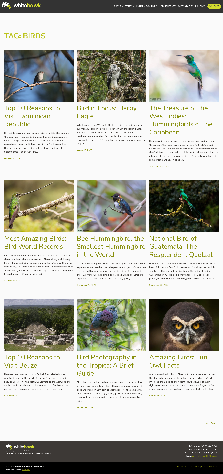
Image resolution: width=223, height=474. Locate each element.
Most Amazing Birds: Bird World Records (35, 243)
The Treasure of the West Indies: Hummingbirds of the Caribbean (181, 120)
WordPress (26, 470)
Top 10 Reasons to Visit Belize (32, 361)
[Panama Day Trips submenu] (158, 6)
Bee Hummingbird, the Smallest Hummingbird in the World (111, 247)
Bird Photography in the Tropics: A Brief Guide (107, 365)
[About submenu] (122, 6)
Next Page (212, 423)
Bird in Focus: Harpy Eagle (107, 112)
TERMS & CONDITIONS (188, 466)
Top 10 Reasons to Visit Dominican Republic (32, 116)
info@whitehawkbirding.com (204, 455)
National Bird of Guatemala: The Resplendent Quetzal (181, 247)
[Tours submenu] (133, 6)
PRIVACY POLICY (209, 466)
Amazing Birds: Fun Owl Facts (178, 361)
